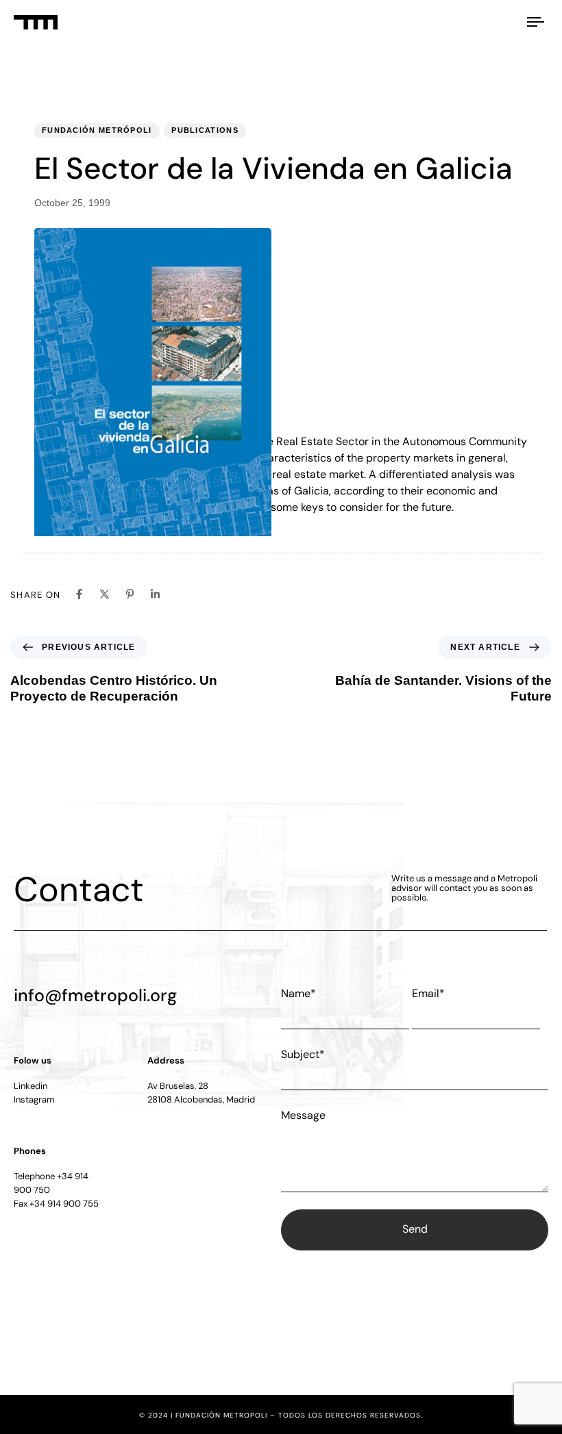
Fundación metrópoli (97, 130)
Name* (298, 993)
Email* (428, 993)
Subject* (303, 1054)
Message (303, 1115)
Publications (205, 130)
